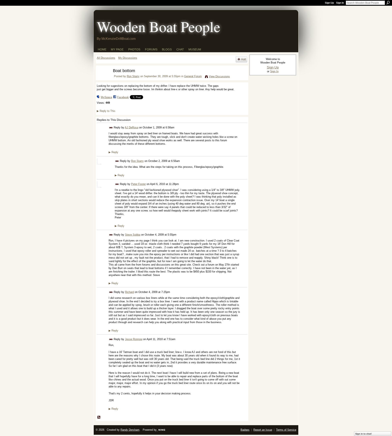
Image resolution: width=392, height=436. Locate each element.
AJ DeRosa (131, 127)
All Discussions (106, 57)
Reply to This (106, 110)
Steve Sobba (132, 234)
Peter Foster (138, 184)
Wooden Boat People (158, 26)
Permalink (111, 128)
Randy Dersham (129, 429)
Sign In (340, 2)
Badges (245, 429)
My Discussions (127, 57)
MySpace (106, 97)
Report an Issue (262, 429)
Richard (129, 292)
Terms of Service (286, 429)
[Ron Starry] (102, 78)
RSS (99, 417)
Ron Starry (133, 76)
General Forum (193, 76)
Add (243, 59)
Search (388, 2)
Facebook (123, 97)
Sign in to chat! (363, 434)
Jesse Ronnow (133, 339)
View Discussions (219, 76)
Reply (113, 152)
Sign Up (329, 2)
